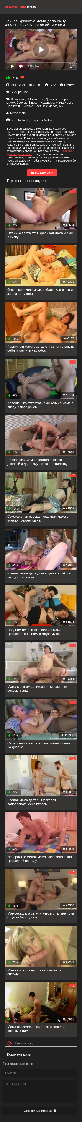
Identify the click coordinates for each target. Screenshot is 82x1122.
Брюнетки (13, 106)
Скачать (69, 85)
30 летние (18, 99)
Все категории (43, 172)
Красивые (47, 102)
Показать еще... (26, 1043)
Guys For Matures (43, 120)
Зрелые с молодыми (49, 106)
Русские (27, 106)
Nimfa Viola (18, 113)
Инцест (34, 102)
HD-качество (35, 99)
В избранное (19, 92)
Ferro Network (19, 120)
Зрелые (22, 102)
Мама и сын (64, 102)
